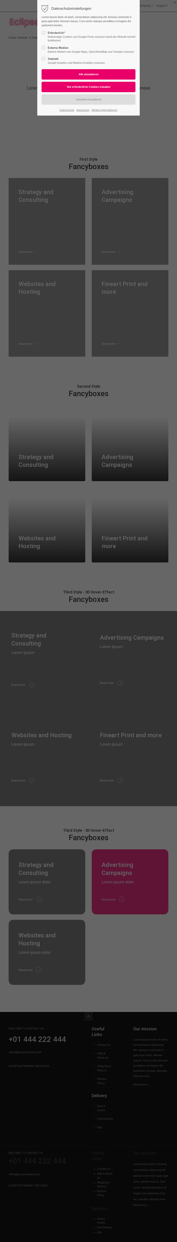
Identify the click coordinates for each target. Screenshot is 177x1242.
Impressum (82, 110)
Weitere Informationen (104, 110)
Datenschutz (67, 110)
